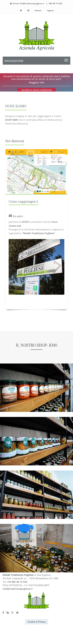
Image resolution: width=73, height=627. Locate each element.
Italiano (38, 10)
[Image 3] (36, 495)
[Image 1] (36, 388)
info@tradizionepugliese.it (31, 3)
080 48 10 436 (55, 3)
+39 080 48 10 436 (17, 581)
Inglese (50, 10)
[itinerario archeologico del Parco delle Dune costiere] (36, 171)
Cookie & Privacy (37, 622)
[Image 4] (36, 548)
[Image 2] (36, 441)
